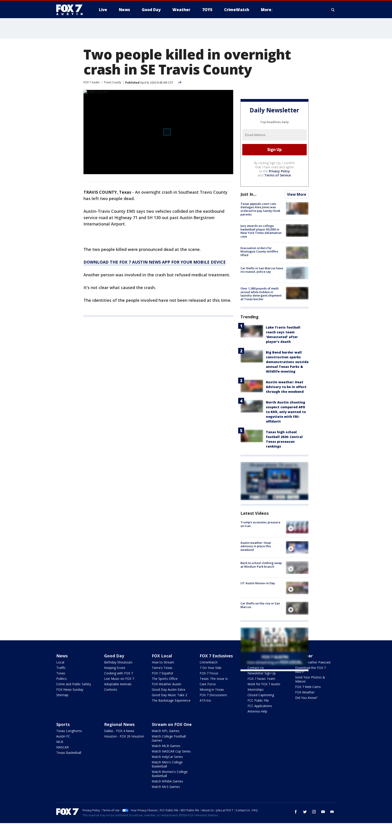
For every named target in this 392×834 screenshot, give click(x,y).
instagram (314, 811)
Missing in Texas (212, 689)
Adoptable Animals (118, 684)
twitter (305, 811)
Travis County (112, 82)
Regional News (119, 724)
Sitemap (62, 695)
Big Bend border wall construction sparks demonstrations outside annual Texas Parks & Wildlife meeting (287, 362)
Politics (61, 678)
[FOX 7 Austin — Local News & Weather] (71, 9)
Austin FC (63, 736)
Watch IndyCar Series (167, 757)
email (332, 811)
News (62, 655)
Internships (255, 689)
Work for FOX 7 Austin (263, 684)
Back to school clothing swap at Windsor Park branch (261, 565)
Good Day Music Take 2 (169, 695)
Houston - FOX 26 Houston (124, 736)
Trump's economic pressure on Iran (260, 524)
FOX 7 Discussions (213, 695)
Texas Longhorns (69, 731)
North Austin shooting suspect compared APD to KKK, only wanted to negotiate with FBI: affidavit (286, 411)
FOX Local (162, 655)
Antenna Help (257, 711)
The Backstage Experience (171, 700)
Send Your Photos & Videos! (310, 679)
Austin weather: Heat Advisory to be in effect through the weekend (286, 387)
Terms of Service (277, 175)
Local (60, 662)
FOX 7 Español (162, 673)
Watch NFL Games (165, 731)
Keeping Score (114, 668)
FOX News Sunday (69, 689)
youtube (323, 811)
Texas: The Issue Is (214, 678)
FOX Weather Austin (166, 684)
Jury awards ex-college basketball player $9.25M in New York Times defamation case (261, 231)
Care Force (208, 684)
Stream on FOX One (172, 724)
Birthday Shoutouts (118, 662)
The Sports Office (165, 678)
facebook (295, 811)
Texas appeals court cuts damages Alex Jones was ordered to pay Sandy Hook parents (260, 209)
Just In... (248, 194)
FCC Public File (258, 700)
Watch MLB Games (166, 746)
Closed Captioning (260, 695)
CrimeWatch (209, 662)
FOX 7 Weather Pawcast (313, 662)
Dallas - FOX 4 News (119, 731)
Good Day (114, 655)
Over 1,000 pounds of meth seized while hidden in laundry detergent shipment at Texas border (261, 293)
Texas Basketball (68, 752)
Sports (63, 724)
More (266, 9)
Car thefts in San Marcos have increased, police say (261, 270)
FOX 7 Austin (91, 82)
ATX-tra (205, 700)
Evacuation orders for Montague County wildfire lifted (259, 251)
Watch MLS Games (166, 787)
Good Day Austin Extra (168, 689)
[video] (297, 527)
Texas (60, 673)
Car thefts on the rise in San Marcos (260, 605)
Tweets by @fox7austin (260, 676)
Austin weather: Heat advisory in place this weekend (255, 546)
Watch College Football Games (169, 738)
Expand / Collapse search (333, 9)
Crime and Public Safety (73, 684)
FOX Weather (305, 692)
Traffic (61, 668)
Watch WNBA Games (167, 781)
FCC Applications (259, 706)
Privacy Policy (279, 171)
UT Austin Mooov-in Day (257, 583)
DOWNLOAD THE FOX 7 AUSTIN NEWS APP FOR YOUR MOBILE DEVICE (154, 262)
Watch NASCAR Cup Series (171, 751)
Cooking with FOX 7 (118, 673)
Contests (110, 689)
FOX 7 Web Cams (308, 687)
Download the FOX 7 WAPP (310, 670)
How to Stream (163, 662)
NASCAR (62, 747)
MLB (59, 742)
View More (296, 194)
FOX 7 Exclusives (216, 655)
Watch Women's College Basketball (170, 774)
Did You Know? (306, 697)
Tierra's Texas (162, 668)
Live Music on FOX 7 (119, 678)
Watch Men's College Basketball (167, 764)
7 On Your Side (210, 668)
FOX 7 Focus (209, 673)
